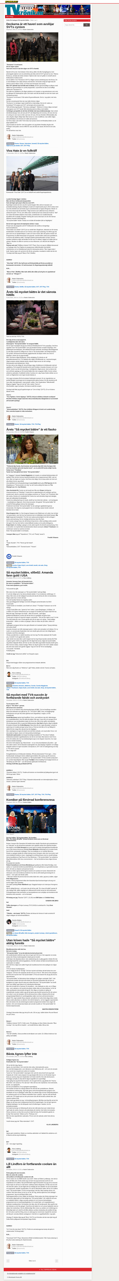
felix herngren (29, 933)
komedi (34, 143)
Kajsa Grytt (21, 565)
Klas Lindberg (27, 578)
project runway (40, 933)
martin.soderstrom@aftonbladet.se (22, 137)
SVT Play (27, 145)
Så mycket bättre (42, 143)
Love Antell (29, 565)
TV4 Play (38, 424)
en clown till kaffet (18, 933)
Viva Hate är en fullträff (21, 150)
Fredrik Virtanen (29, 432)
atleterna (27, 685)
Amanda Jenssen (18, 685)
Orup (45, 565)
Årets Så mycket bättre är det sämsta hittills (31, 293)
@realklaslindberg (24, 678)
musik (36, 565)
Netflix (22, 287)
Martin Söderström (28, 29)
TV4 (47, 287)
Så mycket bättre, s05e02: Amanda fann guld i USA (29, 574)
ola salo (40, 565)
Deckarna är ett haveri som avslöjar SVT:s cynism (30, 25)
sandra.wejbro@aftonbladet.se (21, 922)
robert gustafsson (51, 933)
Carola (14, 565)
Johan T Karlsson (12, 688)
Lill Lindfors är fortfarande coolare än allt (31, 1165)
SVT (21, 145)
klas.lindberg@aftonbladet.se (21, 674)
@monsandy (21, 924)
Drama (17, 143)
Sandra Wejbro (27, 802)
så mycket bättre (11, 567)
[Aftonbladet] (11, 2)
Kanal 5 (17, 930)
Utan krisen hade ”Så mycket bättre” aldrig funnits (30, 942)
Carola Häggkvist (42, 685)
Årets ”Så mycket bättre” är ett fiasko (31, 429)
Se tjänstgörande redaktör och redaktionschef (21, 1273)
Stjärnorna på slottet (13, 145)
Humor (22, 143)
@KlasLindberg (22, 676)
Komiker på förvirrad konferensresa (30, 799)
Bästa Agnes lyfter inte (21, 1053)
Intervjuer (28, 143)
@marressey (21, 139)
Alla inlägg (9, 16)
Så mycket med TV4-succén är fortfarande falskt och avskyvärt (27, 696)
